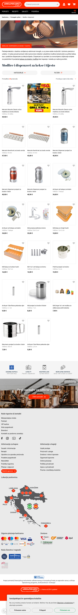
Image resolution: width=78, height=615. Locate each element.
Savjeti (25, 11)
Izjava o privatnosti (47, 467)
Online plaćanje (45, 461)
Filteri (57, 73)
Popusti (5, 11)
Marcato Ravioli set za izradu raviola (13, 150)
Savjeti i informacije (8, 448)
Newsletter (5, 461)
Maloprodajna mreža (8, 418)
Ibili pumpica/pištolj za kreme (36, 228)
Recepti (15, 11)
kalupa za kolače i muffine (29, 59)
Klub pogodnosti (7, 427)
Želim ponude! (37, 397)
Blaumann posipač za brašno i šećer (13, 344)
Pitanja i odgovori (7, 467)
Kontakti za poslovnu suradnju (12, 434)
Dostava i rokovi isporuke (49, 455)
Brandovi (4, 430)
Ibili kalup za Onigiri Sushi (61, 228)
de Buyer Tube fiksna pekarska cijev (13, 305)
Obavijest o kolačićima (65, 603)
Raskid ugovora (7, 471)
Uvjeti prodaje (45, 448)
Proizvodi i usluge (46, 451)
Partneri (4, 421)
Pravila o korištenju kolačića (50, 470)
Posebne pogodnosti (8, 458)
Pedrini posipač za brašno (61, 267)
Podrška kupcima (7, 464)
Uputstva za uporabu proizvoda (12, 455)
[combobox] (66, 79)
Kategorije (18, 73)
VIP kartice (5, 424)
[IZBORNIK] (73, 10)
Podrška (35, 11)
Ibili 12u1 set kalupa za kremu (36, 267)
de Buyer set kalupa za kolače (62, 189)
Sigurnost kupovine (47, 458)
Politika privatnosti (47, 464)
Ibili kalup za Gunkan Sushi (10, 267)
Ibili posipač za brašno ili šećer (36, 305)
